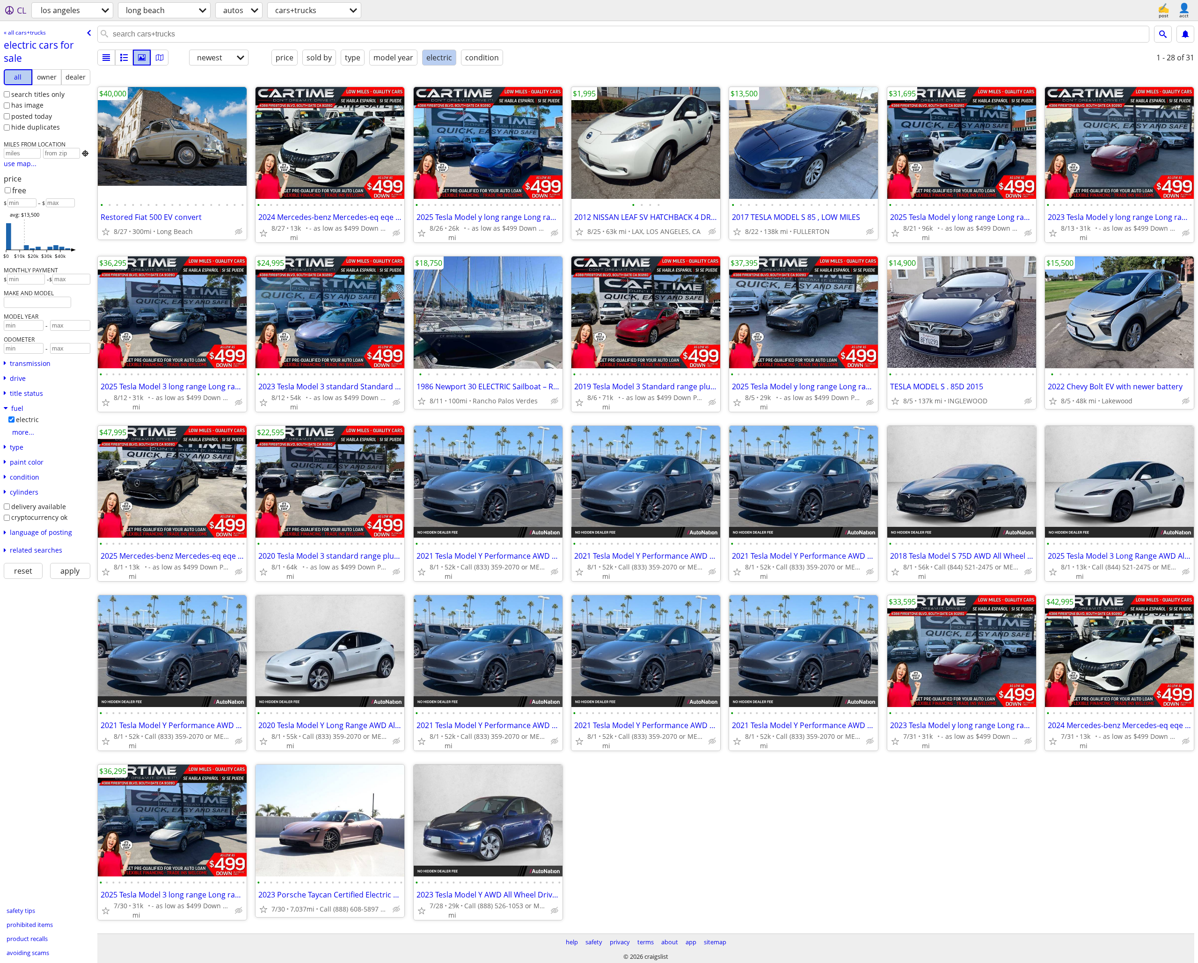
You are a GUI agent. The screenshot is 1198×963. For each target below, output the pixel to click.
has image (27, 105)
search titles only (38, 94)
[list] (106, 58)
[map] (159, 58)
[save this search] (1185, 34)
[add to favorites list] (105, 231)
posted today (31, 116)
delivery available (38, 506)
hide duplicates (35, 127)
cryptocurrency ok (39, 517)
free (19, 190)
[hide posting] (238, 231)
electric (27, 419)
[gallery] (142, 58)
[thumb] (124, 58)
